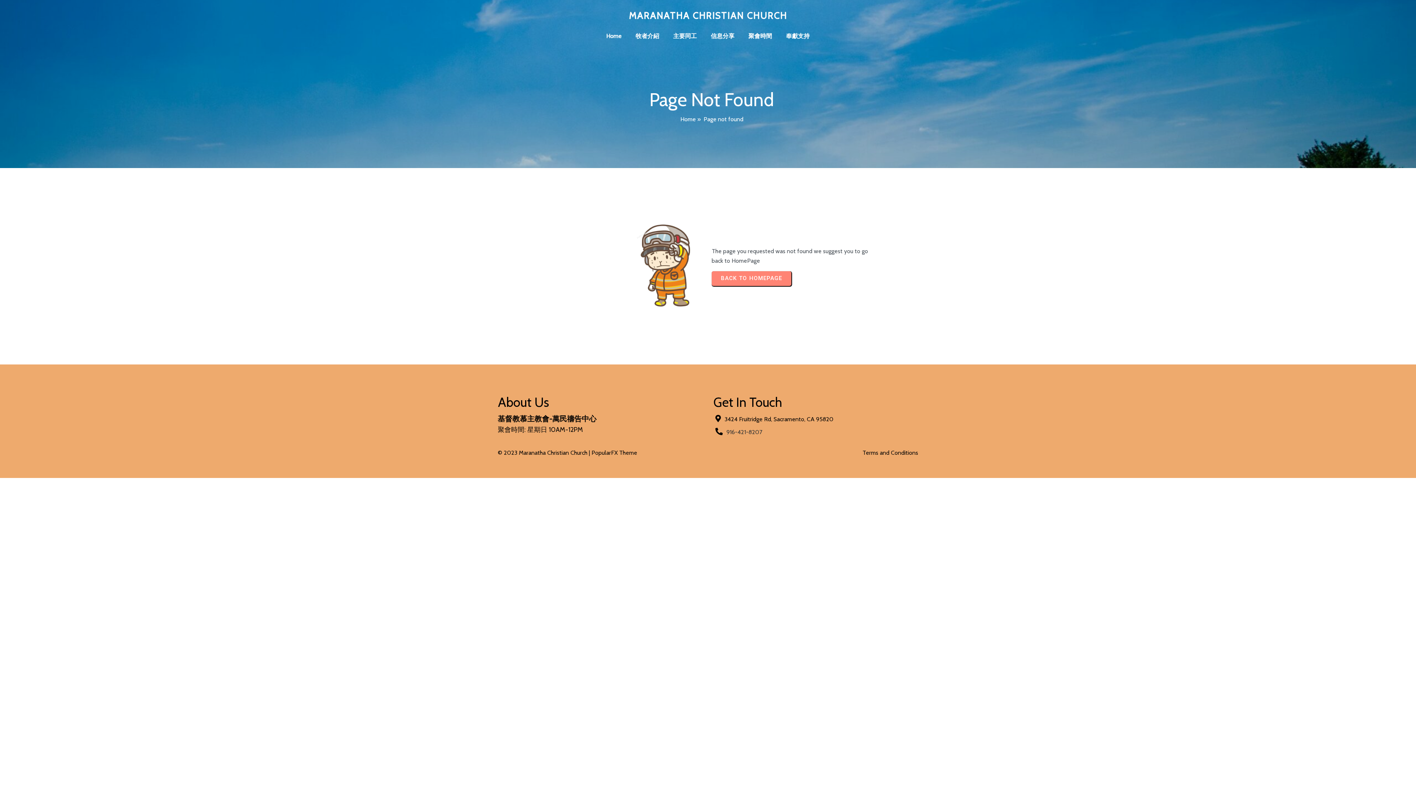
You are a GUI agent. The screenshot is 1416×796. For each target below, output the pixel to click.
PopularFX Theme (614, 452)
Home (688, 119)
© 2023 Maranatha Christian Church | (544, 452)
